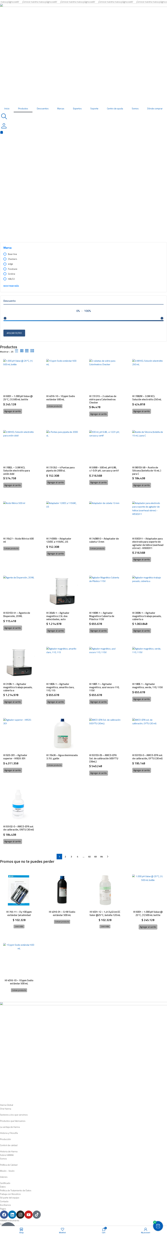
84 (101, 856)
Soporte (94, 108)
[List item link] (83, 1108)
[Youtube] (28, 1215)
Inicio (6, 108)
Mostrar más (11, 286)
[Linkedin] (12, 1215)
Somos (135, 108)
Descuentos (43, 108)
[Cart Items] (83, 132)
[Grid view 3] (26, 351)
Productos (23, 108)
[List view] (16, 351)
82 (89, 856)
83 (95, 856)
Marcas (60, 108)
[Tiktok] (37, 1215)
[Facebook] (4, 1215)
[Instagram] (20, 1215)
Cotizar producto (54, 406)
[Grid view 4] (32, 351)
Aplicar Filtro (14, 333)
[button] (12, 411)
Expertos (77, 108)
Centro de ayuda (115, 108)
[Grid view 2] (21, 351)
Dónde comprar (155, 108)
